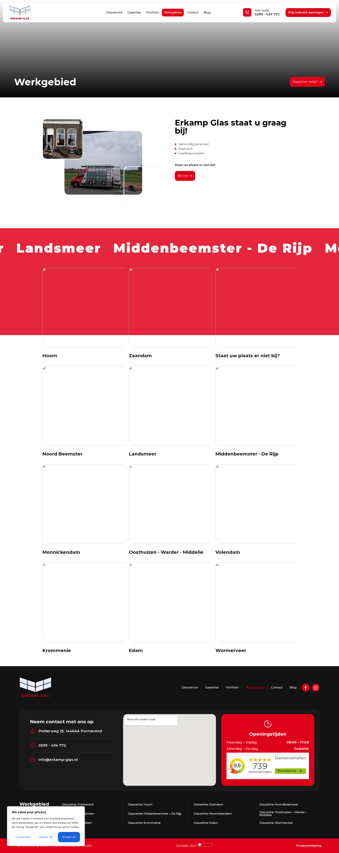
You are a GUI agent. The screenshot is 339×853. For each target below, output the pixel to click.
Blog (207, 12)
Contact (192, 12)
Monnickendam (61, 552)
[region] (46, 826)
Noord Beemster (62, 454)
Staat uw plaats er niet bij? (247, 355)
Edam (136, 650)
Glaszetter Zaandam (208, 804)
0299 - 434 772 (267, 14)
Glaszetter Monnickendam (213, 813)
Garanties (134, 12)
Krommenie (56, 650)
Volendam (227, 552)
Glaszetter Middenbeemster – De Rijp (155, 813)
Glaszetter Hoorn (140, 804)
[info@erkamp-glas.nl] (33, 760)
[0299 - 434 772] (33, 745)
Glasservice (114, 12)
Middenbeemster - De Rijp (246, 454)
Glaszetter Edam (206, 823)
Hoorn (49, 355)
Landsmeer (142, 454)
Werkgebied (173, 12)
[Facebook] (306, 687)
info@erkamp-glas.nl (58, 760)
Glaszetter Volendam (77, 823)
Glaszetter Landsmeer (78, 813)
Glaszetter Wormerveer (276, 823)
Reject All (46, 837)
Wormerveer (230, 650)
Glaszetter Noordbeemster (278, 804)
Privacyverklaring (308, 845)
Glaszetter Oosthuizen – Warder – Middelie (283, 814)
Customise (23, 837)
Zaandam (140, 355)
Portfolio (152, 12)
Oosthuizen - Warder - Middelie (166, 552)
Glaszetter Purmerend (78, 804)
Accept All (69, 837)
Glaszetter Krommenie (144, 823)
